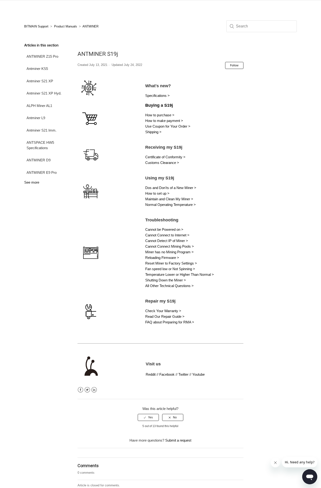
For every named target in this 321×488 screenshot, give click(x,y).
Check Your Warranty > (163, 311)
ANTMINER (90, 26)
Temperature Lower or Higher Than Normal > (179, 274)
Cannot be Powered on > (164, 229)
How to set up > (157, 193)
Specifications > (157, 96)
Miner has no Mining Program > (169, 252)
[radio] (148, 417)
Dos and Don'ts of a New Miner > (170, 188)
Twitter (183, 374)
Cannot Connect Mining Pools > (169, 246)
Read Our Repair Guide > (165, 316)
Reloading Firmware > (162, 258)
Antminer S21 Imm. (41, 130)
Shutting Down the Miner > (165, 280)
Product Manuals (65, 26)
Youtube (198, 374)
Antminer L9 (36, 118)
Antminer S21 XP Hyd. (44, 93)
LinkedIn (94, 390)
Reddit (151, 374)
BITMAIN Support (36, 26)
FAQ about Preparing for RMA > (169, 322)
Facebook (167, 374)
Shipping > (153, 132)
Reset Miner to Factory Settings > (171, 263)
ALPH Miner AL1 (39, 106)
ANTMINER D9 (39, 160)
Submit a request (178, 440)
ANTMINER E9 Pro (42, 172)
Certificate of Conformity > (165, 157)
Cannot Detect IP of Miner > (166, 241)
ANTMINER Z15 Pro (42, 56)
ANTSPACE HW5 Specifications (40, 145)
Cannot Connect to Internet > (167, 235)
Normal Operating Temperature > (170, 205)
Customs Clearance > (162, 163)
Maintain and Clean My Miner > (169, 199)
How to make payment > (164, 121)
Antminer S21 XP (40, 81)
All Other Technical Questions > (169, 286)
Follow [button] (234, 65)
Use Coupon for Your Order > (167, 126)
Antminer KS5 (37, 69)
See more (31, 182)
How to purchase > (159, 115)
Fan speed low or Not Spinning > (170, 269)
